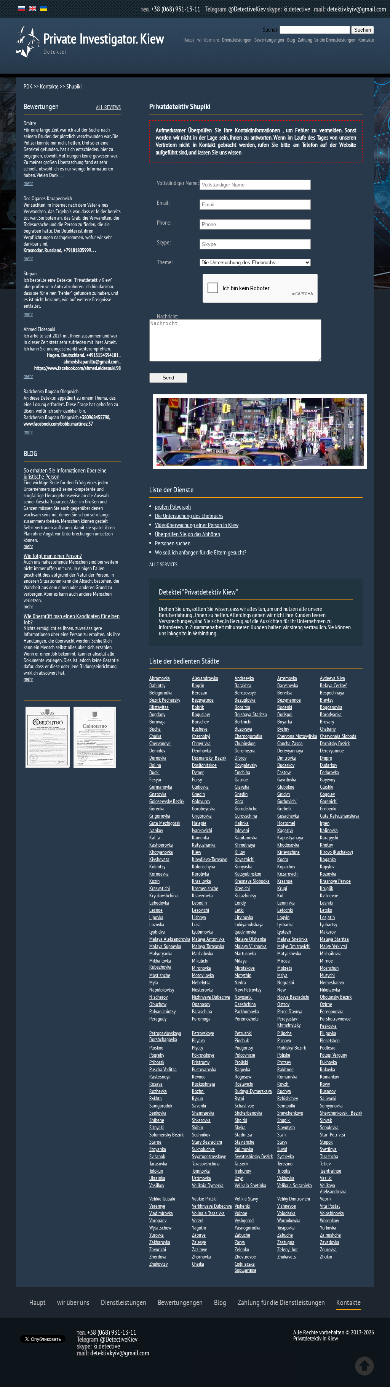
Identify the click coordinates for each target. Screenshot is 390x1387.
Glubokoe (285, 786)
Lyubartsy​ (328, 924)
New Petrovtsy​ (248, 989)
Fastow (284, 772)
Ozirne (326, 1004)
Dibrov (240, 757)
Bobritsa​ (242, 707)
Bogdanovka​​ (331, 707)
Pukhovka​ (328, 1062)
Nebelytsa (201, 982)
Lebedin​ (199, 902)
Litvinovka (244, 917)
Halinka (242, 823)
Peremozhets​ (247, 1018)
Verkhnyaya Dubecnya (212, 1205)
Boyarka (284, 721)
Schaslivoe (244, 1105)
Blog (291, 39)
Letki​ (239, 909)
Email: (163, 202)
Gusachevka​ (288, 815)
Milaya (241, 960)
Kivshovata (159, 859)
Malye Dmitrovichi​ (293, 946)
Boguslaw (201, 714)
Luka (196, 924)
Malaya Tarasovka (208, 946)
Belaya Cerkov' (333, 685)
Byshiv (283, 728)
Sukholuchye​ (203, 1149)
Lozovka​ (156, 924)
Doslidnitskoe (204, 765)
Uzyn (239, 1178)
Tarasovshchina (206, 1163)
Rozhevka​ (158, 1091)
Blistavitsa (159, 707)
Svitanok (157, 1156)
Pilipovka (328, 1033)
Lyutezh (284, 931)
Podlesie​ (328, 1047)
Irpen (324, 823)
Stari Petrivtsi (332, 1134)
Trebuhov (243, 1170)
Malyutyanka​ (161, 953)
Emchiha (242, 772)
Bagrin (198, 685)
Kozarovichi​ (288, 873)
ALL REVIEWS (108, 107)
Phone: (164, 222)
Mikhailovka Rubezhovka (160, 963)
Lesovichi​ (200, 909)
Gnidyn (283, 794)
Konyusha (244, 866)
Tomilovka (201, 1170)
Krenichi (242, 888)
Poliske (283, 1054)
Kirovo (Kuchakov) (336, 852)
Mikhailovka (331, 953)
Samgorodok (160, 1105)
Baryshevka (287, 685)
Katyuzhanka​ (204, 844)
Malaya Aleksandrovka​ (169, 938)
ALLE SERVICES (163, 564)
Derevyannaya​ (290, 750)
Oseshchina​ (245, 1004)
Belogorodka (161, 692)
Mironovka (201, 967)
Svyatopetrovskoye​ (209, 1156)
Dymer (198, 772)
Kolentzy (157, 866)
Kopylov (327, 866)
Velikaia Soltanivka (294, 1185)
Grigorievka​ (159, 815)
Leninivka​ (286, 902)
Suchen (270, 29)
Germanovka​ (160, 786)
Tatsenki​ (242, 1163)
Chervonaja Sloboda (338, 736)
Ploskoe (156, 1047)
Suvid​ (282, 1149)
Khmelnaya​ (245, 844)
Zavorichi (157, 1249)
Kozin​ (154, 881)
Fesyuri (156, 779)
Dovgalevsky (246, 765)
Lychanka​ (285, 924)
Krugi (282, 888)
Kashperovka (161, 844)
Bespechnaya (332, 692)
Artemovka (287, 678)
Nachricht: (167, 316)
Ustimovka (201, 1178)
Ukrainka (157, 1178)
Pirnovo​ (284, 1040)
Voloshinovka (332, 1213)
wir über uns (208, 39)
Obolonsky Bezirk (336, 996)
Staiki (282, 1134)
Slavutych (286, 1127)
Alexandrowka (205, 678)
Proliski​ (241, 1062)
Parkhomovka (247, 1011)
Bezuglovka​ (245, 699)
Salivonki (328, 1098)
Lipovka (156, 917)
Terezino (284, 1163)
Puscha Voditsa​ (163, 1069)
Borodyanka (331, 714)
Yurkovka (328, 1227)
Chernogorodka (248, 736)
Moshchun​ (329, 967)
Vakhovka (285, 1178)
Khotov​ (326, 844)
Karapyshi (329, 837)
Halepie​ (199, 823)
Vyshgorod (244, 1220)
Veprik (325, 1198)
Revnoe (199, 1076)
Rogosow (243, 1076)
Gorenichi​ (328, 801)
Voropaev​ (157, 1220)
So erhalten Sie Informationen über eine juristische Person (65, 473)
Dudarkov (285, 765)
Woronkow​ (329, 1220)
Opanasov (201, 1004)
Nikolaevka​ (330, 989)
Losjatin (327, 917)
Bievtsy (326, 699)
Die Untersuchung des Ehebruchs (189, 515)
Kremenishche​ (205, 888)
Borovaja (157, 721)
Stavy (282, 1141)
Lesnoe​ (156, 909)
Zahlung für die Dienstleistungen (326, 39)
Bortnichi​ (243, 721)
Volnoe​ (241, 1213)
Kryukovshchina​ (163, 895)
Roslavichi (244, 1083)
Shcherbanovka (248, 1112)
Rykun (197, 1098)
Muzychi (327, 975)
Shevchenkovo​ (290, 1112)
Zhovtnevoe (245, 1256)
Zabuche (242, 1234)
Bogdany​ (157, 714)
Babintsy (157, 685)
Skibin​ (197, 1127)
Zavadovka (329, 1242)
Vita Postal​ (330, 1205)
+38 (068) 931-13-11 (175, 9)
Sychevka (285, 1156)
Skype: (164, 242)
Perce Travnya (289, 1011)
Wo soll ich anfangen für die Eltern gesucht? (200, 552)
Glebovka (200, 786)
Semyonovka (331, 1105)
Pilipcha (284, 1033)
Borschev (200, 721)
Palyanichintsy (162, 1011)
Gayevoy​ (327, 779)
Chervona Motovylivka (297, 736)
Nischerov (158, 996)
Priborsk (156, 1062)
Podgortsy (244, 1047)
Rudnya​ (284, 1091)
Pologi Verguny (333, 1054)
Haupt (189, 39)
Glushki (326, 786)
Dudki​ (154, 772)
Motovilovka (203, 975)
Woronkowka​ (288, 1220)
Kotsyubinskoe (248, 873)
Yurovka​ (156, 1234)
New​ (281, 989)
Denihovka (201, 750)
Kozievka (328, 873)
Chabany (328, 728)
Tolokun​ (156, 1170)
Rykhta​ (155, 1098)
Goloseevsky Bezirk (166, 801)
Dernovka (157, 757)
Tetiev (325, 1163)
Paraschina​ (202, 1011)
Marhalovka (202, 953)
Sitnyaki (156, 1127)
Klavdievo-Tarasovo (209, 859)
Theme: (165, 262)
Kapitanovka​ (246, 837)
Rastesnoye (160, 1076)
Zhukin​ (326, 1256)
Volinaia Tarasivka (208, 1213)
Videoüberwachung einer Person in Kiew (196, 525)
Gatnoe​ (241, 779)
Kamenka (200, 837)
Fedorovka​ (329, 772)
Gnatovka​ (157, 794)
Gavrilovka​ (286, 779)
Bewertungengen (269, 39)
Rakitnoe (285, 1069)
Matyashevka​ (289, 953)
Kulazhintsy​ (245, 895)
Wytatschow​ (160, 1227)
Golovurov (201, 801)
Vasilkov (156, 1185)
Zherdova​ (157, 1256)
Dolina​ (155, 765)
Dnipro (326, 757)
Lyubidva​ (157, 931)
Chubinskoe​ (245, 743)
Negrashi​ (285, 982)
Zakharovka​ (159, 1242)
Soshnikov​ (201, 1134)
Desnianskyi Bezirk (209, 757)
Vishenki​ (242, 1205)
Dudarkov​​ (328, 765)
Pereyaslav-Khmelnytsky (288, 1021)
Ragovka (242, 1069)
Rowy (325, 1083)
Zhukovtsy (158, 1263)
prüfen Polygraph (173, 506)
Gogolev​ (327, 794)
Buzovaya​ (243, 728)
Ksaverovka (202, 895)
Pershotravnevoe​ (335, 1018)
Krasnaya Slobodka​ (252, 881)
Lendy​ (240, 902)
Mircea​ (283, 960)
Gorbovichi (287, 801)
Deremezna (245, 750)
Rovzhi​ (283, 1083)
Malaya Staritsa (334, 938)
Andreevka (244, 678)
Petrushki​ (243, 1033)
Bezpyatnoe (203, 699)
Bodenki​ (284, 707)
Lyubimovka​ (202, 931)
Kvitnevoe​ (329, 895)
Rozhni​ (198, 1091)
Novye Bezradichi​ (293, 996)
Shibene (156, 1120)
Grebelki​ (284, 808)
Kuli (281, 895)
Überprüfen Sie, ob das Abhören (187, 534)
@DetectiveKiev (247, 9)
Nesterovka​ (202, 989)
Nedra (240, 982)
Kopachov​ (286, 866)
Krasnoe (284, 881)
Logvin (283, 917)
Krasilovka (201, 881)
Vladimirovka (161, 1213)
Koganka (328, 859)
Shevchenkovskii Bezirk (341, 1112)
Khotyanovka (161, 852)
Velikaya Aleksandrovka (333, 1188)
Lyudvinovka (245, 931)
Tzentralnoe (330, 1170)
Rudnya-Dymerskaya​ (253, 1091)
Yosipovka (286, 1227)
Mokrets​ (284, 967)
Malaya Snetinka (292, 938)
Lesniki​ (326, 902)
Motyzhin (243, 975)
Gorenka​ (157, 808)
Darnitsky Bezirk (335, 743)
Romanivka (287, 1076)
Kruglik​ (326, 888)
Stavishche (244, 1141)
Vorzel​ (197, 1220)
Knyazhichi (244, 859)
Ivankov (156, 830)
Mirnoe (326, 960)
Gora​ (239, 801)
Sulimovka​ (244, 1149)
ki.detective (296, 9)
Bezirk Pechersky (164, 699)
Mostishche (159, 975)
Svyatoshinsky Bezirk (254, 1156)
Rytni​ (239, 1098)
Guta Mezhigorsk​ (164, 823)
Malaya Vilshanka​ (251, 946)
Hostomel (286, 823)
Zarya (240, 1242)
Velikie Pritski (204, 1198)
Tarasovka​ (158, 1163)
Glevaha (242, 786)
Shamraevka (203, 1112)
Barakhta (243, 685)
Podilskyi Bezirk (291, 1047)
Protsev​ (284, 1062)
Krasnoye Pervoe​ (335, 881)
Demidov (157, 750)
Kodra (282, 859)
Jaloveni (242, 830)
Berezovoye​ (245, 692)
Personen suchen (172, 543)
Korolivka (200, 873)
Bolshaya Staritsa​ (251, 714)
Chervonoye (160, 743)
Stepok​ (326, 1141)
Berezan (199, 692)
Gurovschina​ (246, 815)
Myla (153, 982)
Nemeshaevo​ (332, 982)
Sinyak (326, 1120)
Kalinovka (329, 830)
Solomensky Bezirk (166, 1134)
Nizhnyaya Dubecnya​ (211, 996)
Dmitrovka (286, 757)
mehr (28, 183)
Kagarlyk (285, 830)
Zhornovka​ (201, 1256)
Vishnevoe (286, 1205)
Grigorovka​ (202, 815)
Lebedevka (159, 902)
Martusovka (245, 953)
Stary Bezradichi (207, 1141)
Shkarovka (201, 1120)
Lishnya (199, 917)
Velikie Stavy (246, 1198)
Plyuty (197, 1047)
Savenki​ (199, 1105)
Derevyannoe (332, 750)
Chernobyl (201, 736)
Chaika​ (155, 736)
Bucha (155, 728)
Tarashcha (329, 1156)
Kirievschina (288, 852)
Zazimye (199, 1249)
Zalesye (199, 1242)
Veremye (157, 1205)
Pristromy (200, 1062)
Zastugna (285, 1242)
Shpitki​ (241, 1120)
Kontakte (366, 39)
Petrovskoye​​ (203, 1033)
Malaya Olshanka (250, 938)
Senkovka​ (157, 1112)
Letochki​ (285, 909)
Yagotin (199, 1227)
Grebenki (328, 808)
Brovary (327, 721)
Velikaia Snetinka (250, 1185)
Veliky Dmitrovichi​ (293, 1198)
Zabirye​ (199, 1234)
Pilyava (198, 1040)
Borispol (284, 714)
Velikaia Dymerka (208, 1185)
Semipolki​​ (286, 1105)
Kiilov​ (240, 852)
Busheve (200, 728)
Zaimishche (330, 1234)
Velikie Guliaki (162, 1198)
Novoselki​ (244, 996)
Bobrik (198, 707)
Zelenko (242, 1249)
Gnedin (198, 794)
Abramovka (159, 678)
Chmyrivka (201, 743)
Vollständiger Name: (178, 183)
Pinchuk (242, 1040)
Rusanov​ (328, 1091)
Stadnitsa (243, 1134)
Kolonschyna (203, 866)
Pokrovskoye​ (203, 1054)
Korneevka (159, 873)
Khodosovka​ (288, 844)
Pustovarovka (204, 1069)
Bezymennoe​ (289, 699)
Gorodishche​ (246, 808)
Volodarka (286, 1213)
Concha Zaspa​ (290, 743)
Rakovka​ (327, 1069)
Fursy (197, 779)
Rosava (156, 1083)
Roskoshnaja (203, 1083)
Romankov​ (329, 1076)
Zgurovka (328, 1249)
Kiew (196, 852)
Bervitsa (284, 692)
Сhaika (198, 1263)
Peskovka (328, 1025)
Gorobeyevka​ (204, 808)
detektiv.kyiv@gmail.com (356, 9)
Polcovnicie (245, 1054)
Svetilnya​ (328, 1149)
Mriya (282, 975)
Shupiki (284, 1120)
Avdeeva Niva (332, 678)
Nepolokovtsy (161, 989)
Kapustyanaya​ (290, 837)
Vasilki (326, 1178)
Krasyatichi (159, 888)
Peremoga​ (201, 1018)
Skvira (240, 1127)
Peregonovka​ (332, 1011)
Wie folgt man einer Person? (53, 555)
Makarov (328, 931)
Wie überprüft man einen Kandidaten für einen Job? (72, 619)
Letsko (326, 909)
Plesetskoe (330, 1040)
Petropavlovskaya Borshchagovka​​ (165, 1036)
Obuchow (157, 1004)
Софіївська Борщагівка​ (245, 1266)
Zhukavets (286, 1256)
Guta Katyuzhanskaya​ (340, 815)
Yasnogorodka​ (248, 1227)
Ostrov (283, 1004)
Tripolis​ (283, 1170)
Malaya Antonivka (208, 938)
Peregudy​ (157, 1018)
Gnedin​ (241, 794)
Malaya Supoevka (165, 946)
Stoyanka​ (157, 1149)
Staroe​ (155, 1141)
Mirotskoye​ (245, 967)
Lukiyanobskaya (249, 924)
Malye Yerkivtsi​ (333, 946)
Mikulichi (200, 960)
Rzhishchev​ (287, 1098)
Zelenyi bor (287, 1249)
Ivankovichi (202, 830)
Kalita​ (154, 837)
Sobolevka (329, 1127)
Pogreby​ (156, 1054)
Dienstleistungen (236, 39)
